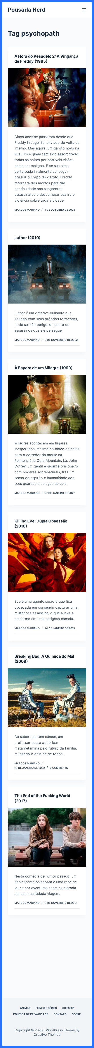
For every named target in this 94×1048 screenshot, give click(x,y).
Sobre (76, 1014)
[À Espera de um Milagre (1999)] (47, 404)
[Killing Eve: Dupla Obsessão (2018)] (47, 562)
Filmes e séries (46, 1008)
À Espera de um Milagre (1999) (43, 368)
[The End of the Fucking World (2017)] (47, 837)
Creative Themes (47, 1034)
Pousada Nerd (26, 9)
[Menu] (84, 10)
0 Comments (59, 767)
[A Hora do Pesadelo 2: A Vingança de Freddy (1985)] (47, 97)
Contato (60, 1014)
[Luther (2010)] (47, 274)
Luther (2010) (27, 237)
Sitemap (68, 1008)
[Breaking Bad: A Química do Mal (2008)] (47, 697)
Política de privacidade (30, 1014)
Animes (25, 1008)
